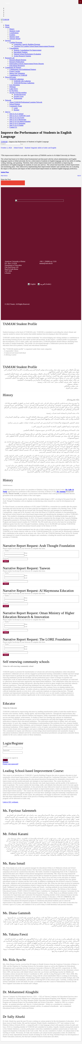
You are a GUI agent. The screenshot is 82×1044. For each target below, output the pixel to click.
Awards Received (20, 94)
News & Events (10, 77)
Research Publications (16, 62)
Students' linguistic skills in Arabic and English (40, 148)
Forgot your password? (10, 764)
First (25, 553)
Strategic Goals (14, 31)
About (7, 27)
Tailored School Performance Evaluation (27, 54)
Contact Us (13, 127)
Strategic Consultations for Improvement (27, 50)
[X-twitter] (47, 304)
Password (6, 750)
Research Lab (9, 58)
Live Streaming (14, 85)
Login (16, 108)
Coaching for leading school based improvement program (34, 46)
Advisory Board (14, 38)
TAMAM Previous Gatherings (24, 83)
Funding (12, 35)
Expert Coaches (14, 71)
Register (16, 110)
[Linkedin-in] (71, 304)
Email (5, 559)
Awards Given (18, 96)
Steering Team (14, 37)
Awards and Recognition (18, 92)
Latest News (13, 89)
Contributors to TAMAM (18, 75)
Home (7, 25)
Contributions (14, 33)
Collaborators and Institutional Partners (22, 69)
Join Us (7, 112)
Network (8, 100)
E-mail (5, 746)
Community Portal (15, 106)
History (11, 29)
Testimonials (18, 98)
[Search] (22, 144)
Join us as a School (16, 114)
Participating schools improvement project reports (26, 64)
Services (8, 40)
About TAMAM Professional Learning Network (25, 102)
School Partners (14, 104)
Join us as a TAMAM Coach (19, 116)
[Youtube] (63, 304)
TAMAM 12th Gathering (22, 81)
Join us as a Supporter (17, 123)
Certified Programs (15, 42)
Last (25, 555)
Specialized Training (20, 52)
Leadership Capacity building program (27, 44)
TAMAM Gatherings (16, 79)
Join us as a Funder (16, 125)
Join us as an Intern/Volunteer (20, 121)
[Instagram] (55, 304)
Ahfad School (18, 148)
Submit (6, 561)
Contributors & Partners (13, 67)
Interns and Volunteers (17, 73)
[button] (3, 182)
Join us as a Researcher (17, 119)
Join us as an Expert (16, 117)
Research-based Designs (17, 60)
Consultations (14, 48)
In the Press (13, 91)
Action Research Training (22, 56)
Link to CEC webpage (10, 802)
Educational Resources (17, 65)
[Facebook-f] (39, 304)
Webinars (12, 87)
